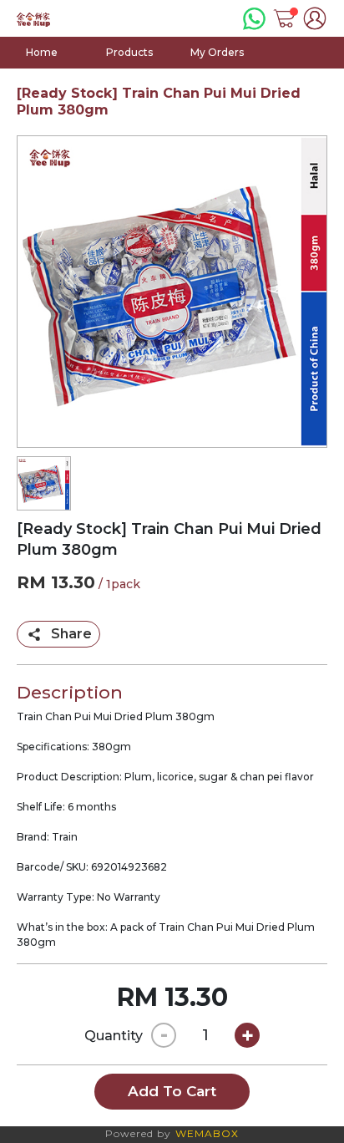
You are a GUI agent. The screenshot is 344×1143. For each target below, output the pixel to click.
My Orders (217, 52)
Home (42, 52)
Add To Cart (172, 1091)
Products (129, 52)
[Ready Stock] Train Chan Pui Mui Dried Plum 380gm (159, 101)
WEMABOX (207, 1133)
